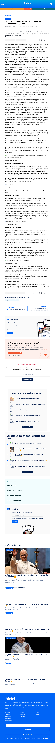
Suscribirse (28, 725)
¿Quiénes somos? (26, 738)
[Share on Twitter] (44, 40)
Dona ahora (27, 9)
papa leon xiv (9, 550)
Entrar (31, 374)
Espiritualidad (8, 716)
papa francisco (9, 300)
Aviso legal (34, 738)
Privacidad (45, 738)
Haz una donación (18, 738)
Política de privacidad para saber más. (36, 518)
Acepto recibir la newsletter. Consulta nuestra (21, 329)
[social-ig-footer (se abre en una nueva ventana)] (31, 734)
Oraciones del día (14, 500)
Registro (12, 9)
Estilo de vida (8, 718)
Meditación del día (14, 490)
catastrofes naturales (11, 638)
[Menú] (9, 4)
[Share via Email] (46, 40)
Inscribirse (10, 333)
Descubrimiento (8, 720)
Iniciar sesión (28, 729)
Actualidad (7, 714)
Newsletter (22, 714)
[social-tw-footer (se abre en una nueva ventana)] (28, 734)
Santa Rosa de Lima (32, 6)
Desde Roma (8, 15)
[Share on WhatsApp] (49, 40)
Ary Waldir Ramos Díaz (22, 26)
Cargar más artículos (27, 426)
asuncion (8, 663)
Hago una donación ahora (14, 352)
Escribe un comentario (27, 379)
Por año (37, 714)
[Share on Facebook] (39, 40)
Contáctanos (39, 738)
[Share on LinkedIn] (41, 40)
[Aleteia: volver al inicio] (27, 3)
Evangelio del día (14, 495)
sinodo (16, 300)
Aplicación (22, 716)
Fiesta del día (12, 486)
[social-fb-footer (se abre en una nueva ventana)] (26, 734)
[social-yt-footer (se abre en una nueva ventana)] (23, 734)
